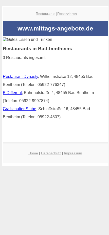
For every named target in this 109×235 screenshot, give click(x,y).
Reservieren (67, 14)
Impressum (73, 153)
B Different (12, 93)
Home (33, 153)
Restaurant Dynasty (20, 76)
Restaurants (45, 14)
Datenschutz (51, 153)
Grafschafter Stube (19, 109)
